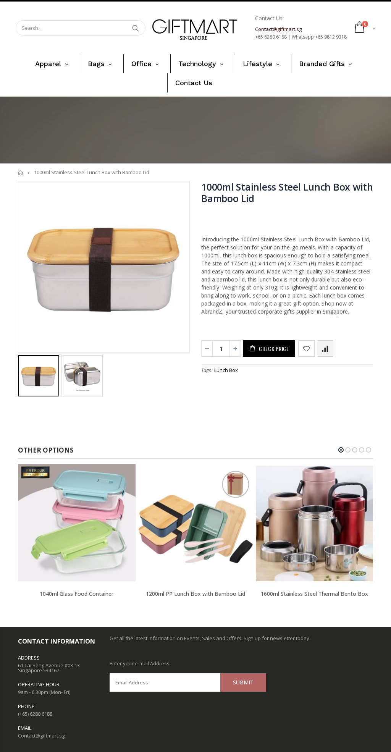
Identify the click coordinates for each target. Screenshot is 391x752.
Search (135, 28)
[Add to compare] (325, 348)
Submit (243, 682)
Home (21, 172)
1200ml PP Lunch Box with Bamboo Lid (195, 593)
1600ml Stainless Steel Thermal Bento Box (314, 593)
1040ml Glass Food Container (76, 593)
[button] (341, 449)
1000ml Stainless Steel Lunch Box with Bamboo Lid (287, 192)
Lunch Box (226, 370)
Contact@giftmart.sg (41, 735)
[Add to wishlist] (306, 348)
